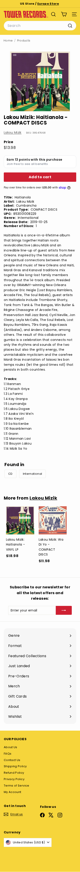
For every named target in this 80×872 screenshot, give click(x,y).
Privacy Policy (14, 779)
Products (23, 40)
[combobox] (40, 26)
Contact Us (12, 760)
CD (10, 474)
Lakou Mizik (13, 132)
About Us (10, 747)
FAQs (7, 753)
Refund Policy (14, 773)
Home (8, 40)
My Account (12, 792)
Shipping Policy (15, 766)
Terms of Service (16, 785)
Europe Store (48, 4)
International (32, 474)
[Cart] (64, 14)
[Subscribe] (64, 610)
